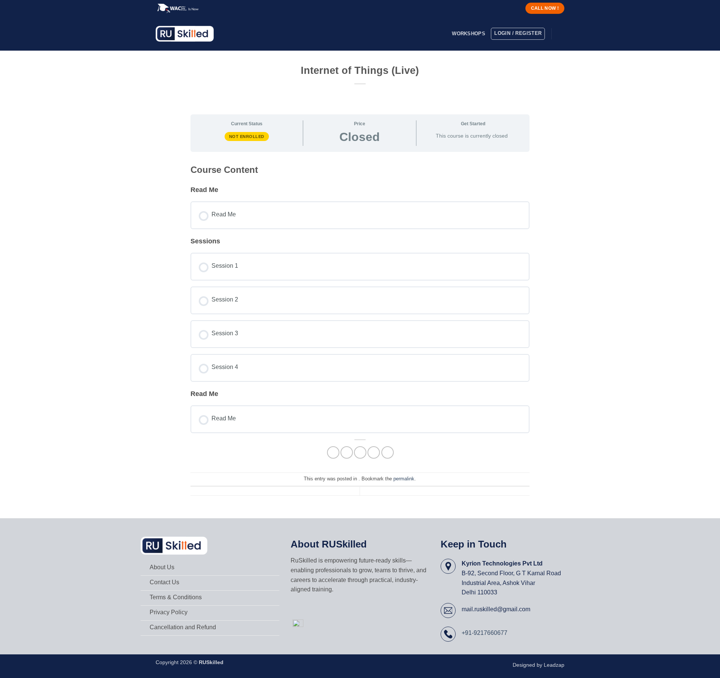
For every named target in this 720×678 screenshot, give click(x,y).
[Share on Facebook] (333, 452)
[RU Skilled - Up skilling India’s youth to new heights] (185, 34)
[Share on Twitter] (346, 452)
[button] (560, 34)
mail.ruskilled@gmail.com (496, 609)
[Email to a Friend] (360, 452)
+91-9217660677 (484, 633)
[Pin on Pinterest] (374, 452)
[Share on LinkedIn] (387, 452)
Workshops (468, 33)
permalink (403, 479)
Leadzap (554, 665)
